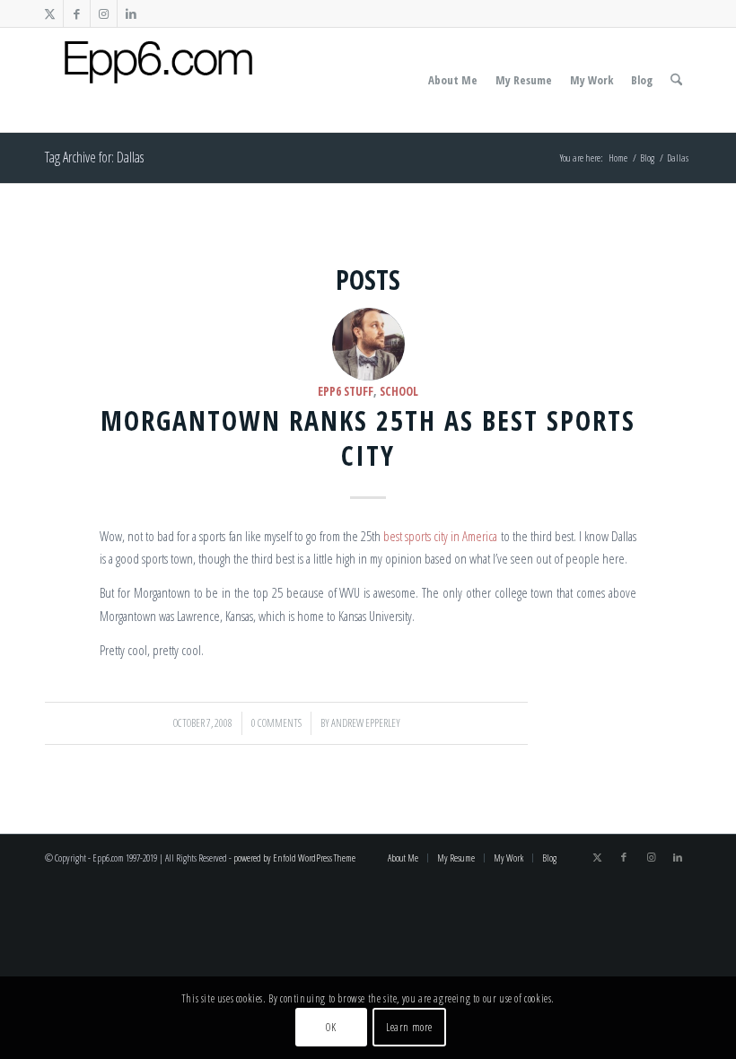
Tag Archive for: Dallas (94, 157)
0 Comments (276, 723)
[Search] (676, 80)
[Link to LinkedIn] (131, 13)
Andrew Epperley (365, 723)
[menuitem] (452, 80)
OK (331, 1027)
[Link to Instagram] (104, 13)
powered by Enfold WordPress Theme (294, 857)
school (399, 391)
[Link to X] (50, 13)
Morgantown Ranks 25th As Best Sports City (368, 438)
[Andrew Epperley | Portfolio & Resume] (158, 80)
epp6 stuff (345, 391)
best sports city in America (440, 536)
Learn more (409, 1027)
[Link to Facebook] (77, 13)
